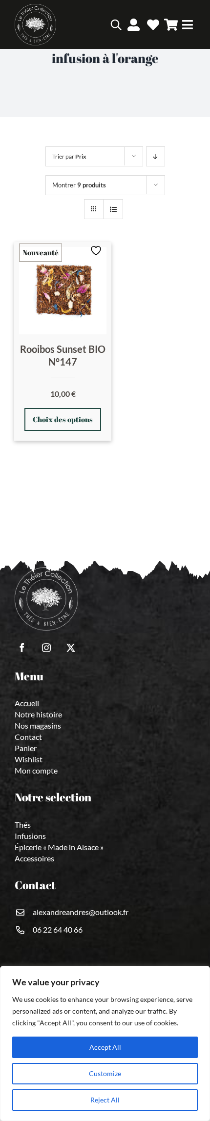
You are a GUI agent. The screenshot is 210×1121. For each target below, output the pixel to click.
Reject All (105, 1100)
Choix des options (63, 419)
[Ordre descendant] (155, 156)
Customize (105, 1073)
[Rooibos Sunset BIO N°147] (62, 290)
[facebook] (22, 647)
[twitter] (70, 647)
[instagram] (46, 647)
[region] (105, 1043)
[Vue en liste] (113, 209)
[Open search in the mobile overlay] (101, 24)
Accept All (105, 1047)
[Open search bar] (116, 24)
